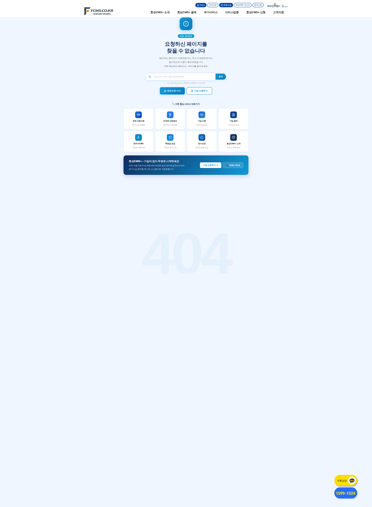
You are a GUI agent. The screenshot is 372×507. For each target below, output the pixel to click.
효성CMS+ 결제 (186, 12)
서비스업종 (232, 12)
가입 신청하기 (201, 90)
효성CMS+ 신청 (255, 12)
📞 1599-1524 (233, 165)
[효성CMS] (98, 11)
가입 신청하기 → (210, 165)
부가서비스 (211, 12)
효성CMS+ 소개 (160, 12)
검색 (221, 76)
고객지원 (278, 12)
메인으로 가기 (174, 90)
